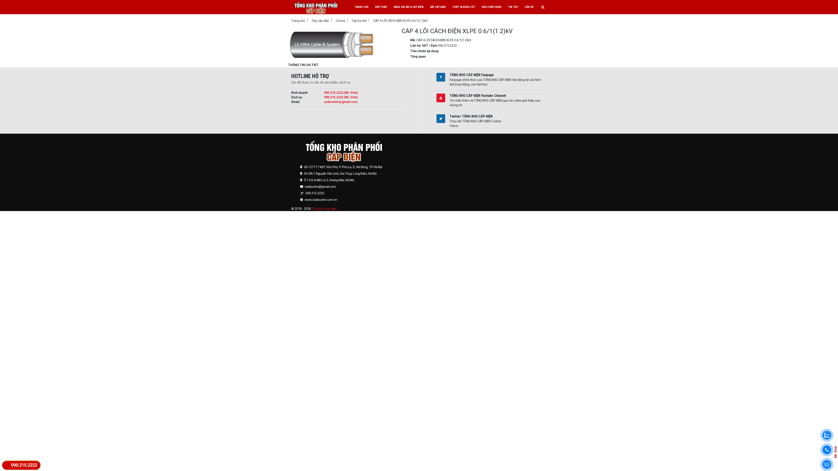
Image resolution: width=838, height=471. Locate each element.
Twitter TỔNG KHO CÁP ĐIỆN (471, 116)
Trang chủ (361, 7)
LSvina (340, 20)
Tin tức (513, 7)
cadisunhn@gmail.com (341, 102)
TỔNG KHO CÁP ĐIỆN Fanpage (472, 75)
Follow (454, 126)
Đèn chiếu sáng (491, 7)
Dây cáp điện (438, 7)
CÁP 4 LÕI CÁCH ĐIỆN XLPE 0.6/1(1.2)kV (400, 20)
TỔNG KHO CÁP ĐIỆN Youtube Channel (478, 96)
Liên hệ (529, 7)
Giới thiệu (381, 7)
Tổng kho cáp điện (324, 208)
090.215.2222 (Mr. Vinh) (341, 92)
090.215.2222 (24, 465)
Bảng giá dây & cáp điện (409, 7)
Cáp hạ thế (359, 20)
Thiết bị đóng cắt (463, 7)
